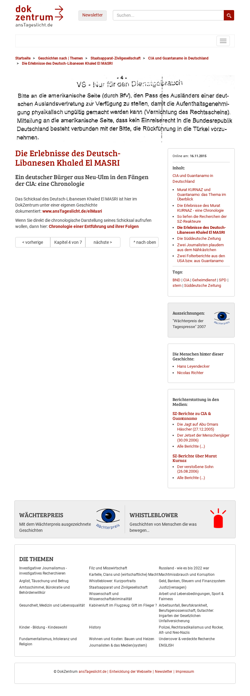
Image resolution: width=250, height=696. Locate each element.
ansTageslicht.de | (93, 671)
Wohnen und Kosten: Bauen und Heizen (121, 639)
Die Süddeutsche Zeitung (199, 238)
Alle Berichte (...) (191, 446)
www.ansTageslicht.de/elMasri (72, 211)
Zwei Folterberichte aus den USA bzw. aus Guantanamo (201, 258)
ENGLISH (166, 645)
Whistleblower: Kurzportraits (112, 581)
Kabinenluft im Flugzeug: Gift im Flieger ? (123, 605)
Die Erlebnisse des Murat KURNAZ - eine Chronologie (200, 208)
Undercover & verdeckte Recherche (187, 639)
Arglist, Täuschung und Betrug (44, 581)
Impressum (185, 671)
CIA (186, 280)
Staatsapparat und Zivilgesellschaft (118, 587)
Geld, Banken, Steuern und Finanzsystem (192, 581)
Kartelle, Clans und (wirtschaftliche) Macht (124, 574)
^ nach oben (145, 242)
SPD (223, 280)
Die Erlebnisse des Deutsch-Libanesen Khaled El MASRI (201, 230)
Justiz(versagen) (172, 587)
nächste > (103, 242)
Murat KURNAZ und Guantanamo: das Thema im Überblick (201, 194)
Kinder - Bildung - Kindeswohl (43, 627)
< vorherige (32, 242)
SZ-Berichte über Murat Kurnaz (195, 458)
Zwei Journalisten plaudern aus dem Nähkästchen (200, 247)
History (95, 627)
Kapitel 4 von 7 (68, 242)
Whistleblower (154, 514)
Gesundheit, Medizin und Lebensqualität (52, 605)
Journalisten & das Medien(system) (118, 645)
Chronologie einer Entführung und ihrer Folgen (94, 226)
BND (176, 280)
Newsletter (92, 15)
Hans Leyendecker (193, 366)
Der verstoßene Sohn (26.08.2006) (195, 469)
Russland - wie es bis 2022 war (184, 568)
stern (177, 285)
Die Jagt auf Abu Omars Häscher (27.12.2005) (197, 426)
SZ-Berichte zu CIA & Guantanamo (192, 415)
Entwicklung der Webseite (130, 671)
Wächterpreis (41, 514)
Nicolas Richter (190, 372)
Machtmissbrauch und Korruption (187, 574)
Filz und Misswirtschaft (108, 568)
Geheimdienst (204, 280)
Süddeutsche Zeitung (202, 285)
